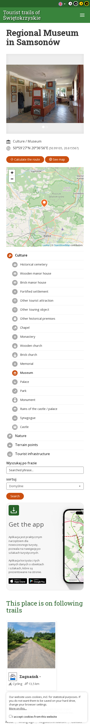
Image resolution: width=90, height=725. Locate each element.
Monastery (27, 336)
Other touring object (34, 309)
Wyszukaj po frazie (21, 463)
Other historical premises (37, 318)
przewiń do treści (44, 4)
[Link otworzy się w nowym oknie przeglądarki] (18, 581)
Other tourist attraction (36, 300)
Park (22, 391)
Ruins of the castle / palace (38, 409)
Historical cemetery (33, 264)
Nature (20, 435)
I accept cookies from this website (34, 716)
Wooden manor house (35, 273)
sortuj (11, 479)
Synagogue (27, 418)
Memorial (26, 363)
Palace (24, 382)
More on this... (18, 708)
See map (58, 159)
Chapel (24, 327)
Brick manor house (32, 282)
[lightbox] (45, 94)
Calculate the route (26, 159)
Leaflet (46, 245)
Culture (19, 141)
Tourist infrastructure (32, 453)
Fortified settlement (33, 291)
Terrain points (26, 444)
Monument (27, 400)
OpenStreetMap (62, 245)
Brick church (28, 354)
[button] (12, 94)
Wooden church (30, 345)
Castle (24, 427)
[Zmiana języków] (62, 3)
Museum (34, 141)
